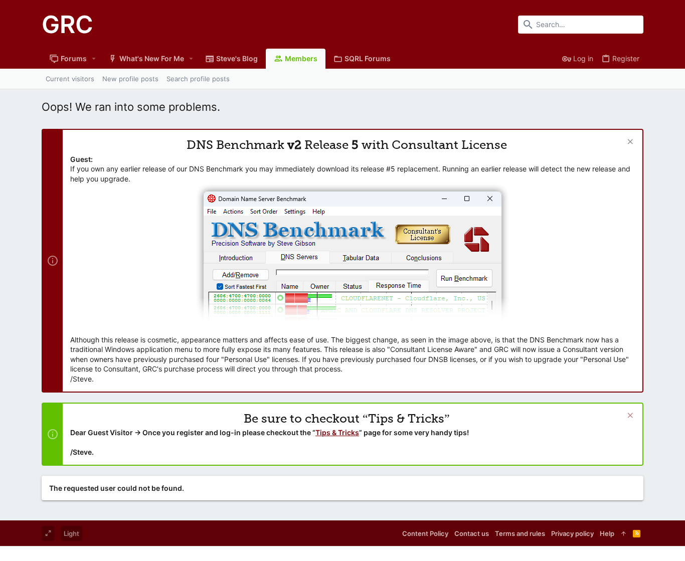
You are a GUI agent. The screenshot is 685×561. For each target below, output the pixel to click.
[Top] (623, 533)
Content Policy (425, 533)
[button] (94, 58)
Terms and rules (520, 533)
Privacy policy (572, 533)
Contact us (471, 533)
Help (607, 533)
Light (71, 533)
